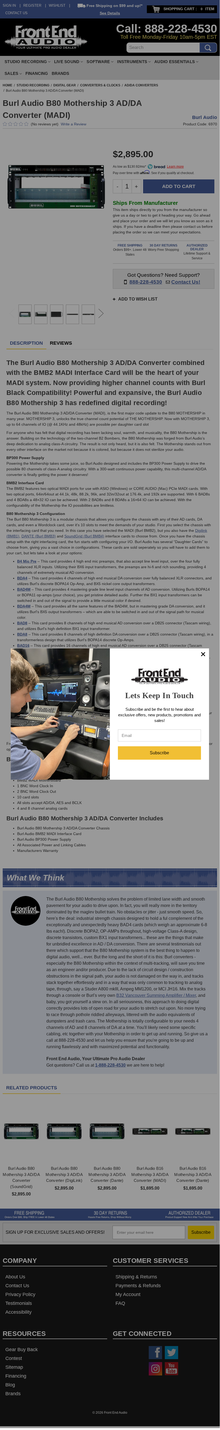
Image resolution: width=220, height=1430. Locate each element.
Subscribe (159, 753)
